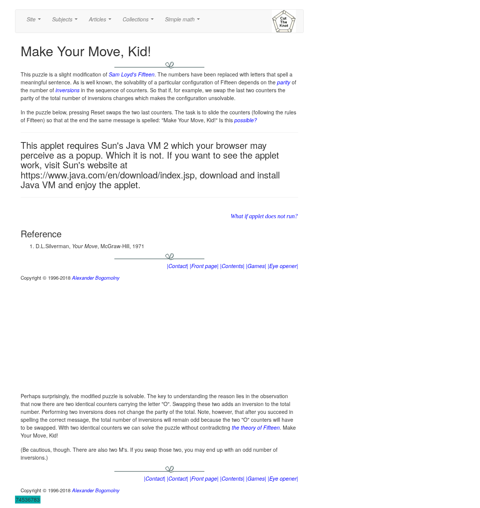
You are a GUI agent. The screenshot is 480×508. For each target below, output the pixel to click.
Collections (140, 21)
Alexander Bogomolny (96, 277)
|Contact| (177, 266)
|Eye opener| (283, 266)
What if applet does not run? (264, 216)
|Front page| (204, 266)
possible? (245, 120)
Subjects (66, 21)
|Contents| (232, 266)
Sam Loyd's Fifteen (131, 74)
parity (283, 82)
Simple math (184, 21)
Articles (101, 21)
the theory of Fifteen (256, 427)
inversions (68, 90)
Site (35, 21)
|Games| (256, 266)
